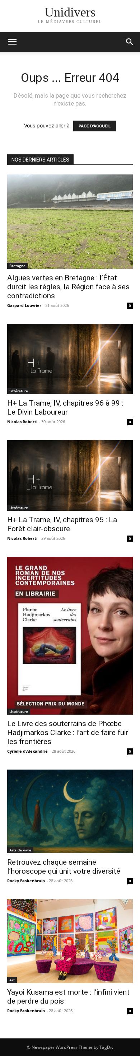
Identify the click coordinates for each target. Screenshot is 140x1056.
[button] (130, 42)
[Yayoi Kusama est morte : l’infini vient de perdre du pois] (70, 941)
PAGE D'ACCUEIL (95, 126)
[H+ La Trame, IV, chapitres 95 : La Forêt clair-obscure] (70, 475)
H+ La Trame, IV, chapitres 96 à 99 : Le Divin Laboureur (65, 407)
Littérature (18, 390)
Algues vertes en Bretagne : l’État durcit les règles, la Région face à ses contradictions (68, 287)
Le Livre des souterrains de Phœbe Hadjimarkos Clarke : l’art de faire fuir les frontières (67, 732)
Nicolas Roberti (22, 421)
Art (12, 979)
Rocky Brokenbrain (26, 880)
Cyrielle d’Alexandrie (27, 751)
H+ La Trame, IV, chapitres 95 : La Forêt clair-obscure (62, 524)
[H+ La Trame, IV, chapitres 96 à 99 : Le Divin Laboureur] (70, 359)
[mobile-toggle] (12, 42)
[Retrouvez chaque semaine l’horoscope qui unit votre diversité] (70, 811)
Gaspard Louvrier (24, 305)
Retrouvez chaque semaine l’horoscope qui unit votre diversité (63, 866)
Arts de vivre (20, 849)
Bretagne (17, 265)
